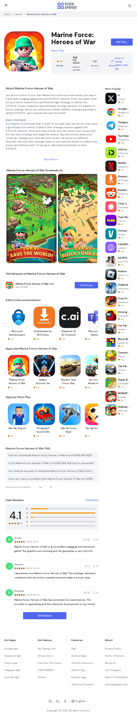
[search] (129, 5)
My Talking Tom (47, 648)
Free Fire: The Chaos (49, 663)
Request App (79, 677)
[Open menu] (6, 5)
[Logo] (67, 5)
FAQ (73, 648)
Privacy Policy (113, 648)
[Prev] (12, 218)
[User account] (65, 701)
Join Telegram (113, 670)
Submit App (78, 670)
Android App (78, 655)
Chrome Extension (82, 663)
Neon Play (57, 50)
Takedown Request (82, 684)
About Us (110, 663)
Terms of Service (115, 655)
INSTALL (122, 42)
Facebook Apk (12, 655)
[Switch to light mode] (58, 701)
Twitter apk (10, 663)
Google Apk (11, 648)
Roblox (42, 677)
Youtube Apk (11, 677)
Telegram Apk (12, 670)
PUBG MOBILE (46, 670)
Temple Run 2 (46, 655)
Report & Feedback (116, 677)
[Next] (91, 218)
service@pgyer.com (116, 684)
